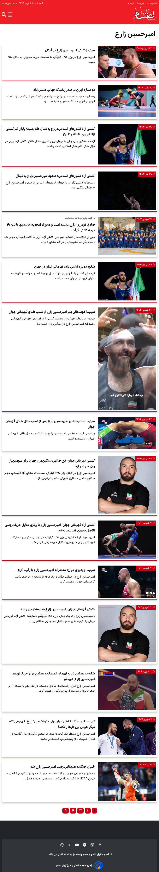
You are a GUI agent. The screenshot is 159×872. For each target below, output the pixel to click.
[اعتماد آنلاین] (144, 14)
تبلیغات (130, 3)
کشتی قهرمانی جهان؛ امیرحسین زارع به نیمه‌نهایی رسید (57, 609)
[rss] (98, 845)
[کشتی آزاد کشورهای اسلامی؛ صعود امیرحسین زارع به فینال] (127, 191)
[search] (4, 14)
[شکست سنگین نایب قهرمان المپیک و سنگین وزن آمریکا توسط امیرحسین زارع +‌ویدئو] (127, 689)
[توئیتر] (67, 845)
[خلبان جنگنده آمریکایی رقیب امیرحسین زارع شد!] (127, 781)
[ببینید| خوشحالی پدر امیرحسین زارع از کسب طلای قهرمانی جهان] (127, 358)
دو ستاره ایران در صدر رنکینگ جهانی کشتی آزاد (64, 89)
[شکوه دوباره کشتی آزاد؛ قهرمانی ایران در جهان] (127, 281)
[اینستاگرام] (90, 845)
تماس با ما (151, 3)
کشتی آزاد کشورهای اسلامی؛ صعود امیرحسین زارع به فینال (55, 176)
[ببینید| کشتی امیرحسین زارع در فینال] (127, 62)
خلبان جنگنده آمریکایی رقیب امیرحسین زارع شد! (62, 766)
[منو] (10, 14)
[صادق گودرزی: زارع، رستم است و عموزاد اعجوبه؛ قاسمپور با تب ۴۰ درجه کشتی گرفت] (127, 236)
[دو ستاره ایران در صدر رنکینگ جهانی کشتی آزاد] (127, 101)
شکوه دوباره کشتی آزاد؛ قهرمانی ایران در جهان (64, 266)
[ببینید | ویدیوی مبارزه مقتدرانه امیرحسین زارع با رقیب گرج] (127, 582)
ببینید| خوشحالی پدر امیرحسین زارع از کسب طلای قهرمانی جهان (52, 312)
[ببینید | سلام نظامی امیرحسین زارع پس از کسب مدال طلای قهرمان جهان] (127, 433)
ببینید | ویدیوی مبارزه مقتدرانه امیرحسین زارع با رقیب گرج (56, 570)
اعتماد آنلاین (63, 854)
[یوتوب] (75, 845)
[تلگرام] (82, 845)
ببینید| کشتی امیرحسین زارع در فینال (70, 50)
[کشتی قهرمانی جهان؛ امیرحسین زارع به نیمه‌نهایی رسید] (127, 633)
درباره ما (140, 3)
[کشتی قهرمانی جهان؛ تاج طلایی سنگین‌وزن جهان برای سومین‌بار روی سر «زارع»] (127, 484)
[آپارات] (60, 845)
